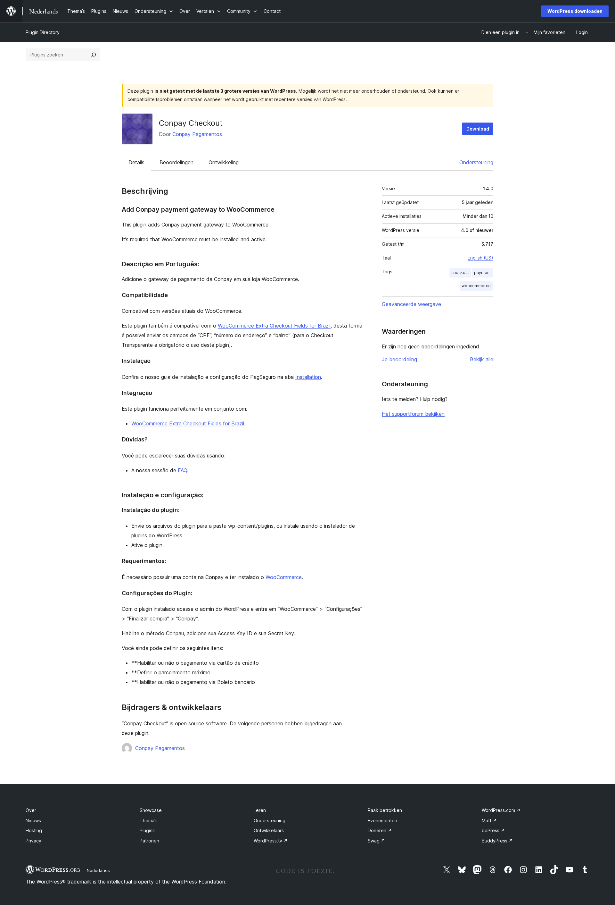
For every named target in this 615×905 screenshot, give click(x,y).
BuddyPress (497, 840)
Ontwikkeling (224, 162)
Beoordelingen (176, 162)
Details (136, 162)
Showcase (151, 810)
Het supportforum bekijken (413, 414)
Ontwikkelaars (269, 830)
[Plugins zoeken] (93, 54)
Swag (376, 840)
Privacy (33, 840)
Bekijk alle (481, 359)
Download (477, 129)
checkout (460, 272)
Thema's (149, 820)
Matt (489, 820)
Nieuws (33, 820)
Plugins (147, 830)
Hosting (34, 830)
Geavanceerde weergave (411, 304)
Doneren (380, 830)
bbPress (493, 830)
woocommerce (476, 285)
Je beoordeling (399, 359)
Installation (308, 377)
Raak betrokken (385, 810)
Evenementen (382, 820)
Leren (260, 810)
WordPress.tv (271, 840)
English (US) (480, 257)
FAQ (182, 470)
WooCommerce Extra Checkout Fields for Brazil (274, 325)
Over (31, 810)
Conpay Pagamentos (197, 134)
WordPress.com (501, 810)
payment (482, 272)
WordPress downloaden (575, 11)
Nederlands (98, 870)
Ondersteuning (476, 162)
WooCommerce (284, 577)
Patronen (149, 840)
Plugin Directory (43, 32)
